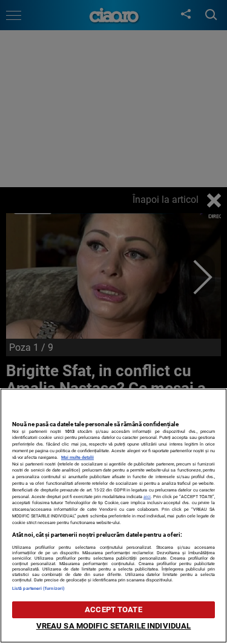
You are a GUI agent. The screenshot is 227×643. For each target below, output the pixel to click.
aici (147, 496)
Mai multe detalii (77, 457)
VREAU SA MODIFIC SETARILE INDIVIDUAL (113, 625)
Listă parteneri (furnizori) (38, 588)
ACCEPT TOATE (113, 609)
